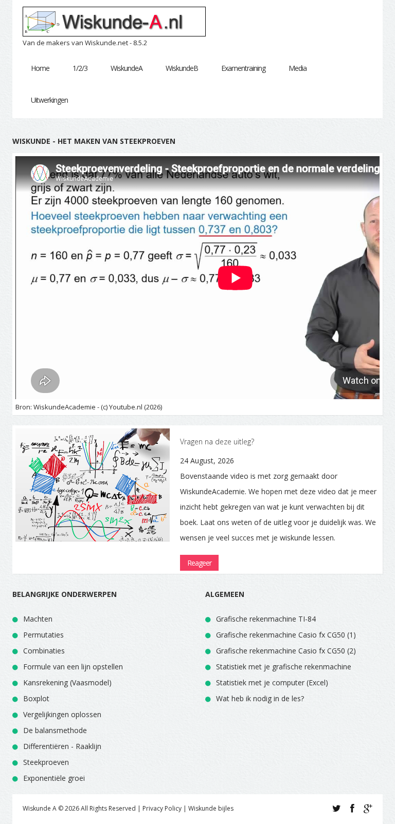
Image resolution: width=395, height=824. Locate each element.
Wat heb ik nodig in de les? (260, 698)
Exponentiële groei (54, 778)
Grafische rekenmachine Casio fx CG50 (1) (286, 635)
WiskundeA (126, 68)
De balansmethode (55, 730)
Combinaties (44, 651)
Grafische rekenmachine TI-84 (266, 619)
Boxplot (36, 698)
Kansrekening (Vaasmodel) (67, 682)
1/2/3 (80, 68)
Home (40, 68)
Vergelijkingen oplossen (62, 714)
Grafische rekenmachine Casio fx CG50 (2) (286, 651)
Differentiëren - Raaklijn (62, 746)
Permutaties (43, 635)
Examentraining (243, 68)
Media (298, 68)
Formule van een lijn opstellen (73, 666)
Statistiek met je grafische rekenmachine (283, 666)
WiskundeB (182, 68)
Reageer (199, 563)
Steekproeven (46, 762)
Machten (37, 619)
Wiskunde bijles (211, 808)
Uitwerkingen (49, 100)
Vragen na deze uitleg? (217, 441)
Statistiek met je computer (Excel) (272, 682)
